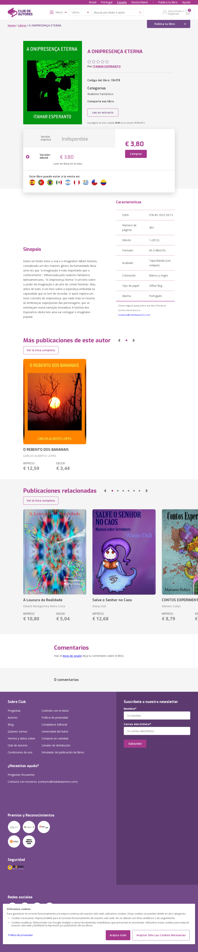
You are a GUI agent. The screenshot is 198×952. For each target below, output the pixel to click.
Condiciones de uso (20, 752)
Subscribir (135, 743)
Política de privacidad (20, 935)
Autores (13, 717)
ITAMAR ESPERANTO (107, 66)
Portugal (106, 2)
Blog (11, 724)
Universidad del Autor (55, 731)
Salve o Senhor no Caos (112, 600)
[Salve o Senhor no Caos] (123, 552)
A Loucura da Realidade (42, 600)
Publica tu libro (168, 2)
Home (12, 25)
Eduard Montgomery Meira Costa (44, 606)
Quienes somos (17, 731)
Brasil (92, 2)
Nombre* (130, 708)
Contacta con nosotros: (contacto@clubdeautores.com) (43, 781)
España (122, 2)
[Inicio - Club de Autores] (20, 13)
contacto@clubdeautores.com (134, 314)
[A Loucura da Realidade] (54, 552)
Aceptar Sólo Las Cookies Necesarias (161, 935)
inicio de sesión (72, 656)
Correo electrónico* (137, 724)
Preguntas (14, 710)
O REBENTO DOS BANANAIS (46, 449)
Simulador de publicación (63, 752)
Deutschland (139, 2)
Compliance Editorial (54, 724)
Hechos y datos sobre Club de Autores (21, 742)
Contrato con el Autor (55, 710)
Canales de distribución (56, 745)
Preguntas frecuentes (21, 775)
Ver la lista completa (41, 350)
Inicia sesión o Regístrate (176, 12)
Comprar (136, 154)
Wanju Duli (99, 606)
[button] (119, 340)
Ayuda (186, 2)
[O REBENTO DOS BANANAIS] (54, 401)
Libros (22, 25)
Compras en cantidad (55, 738)
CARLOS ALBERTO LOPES (39, 456)
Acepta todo (118, 935)
